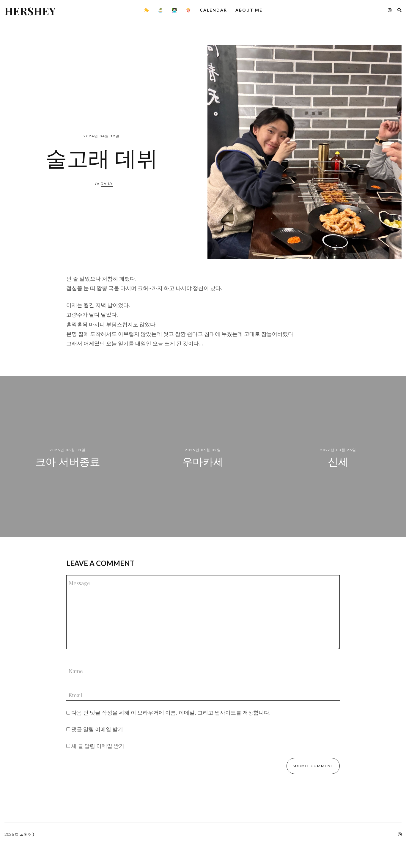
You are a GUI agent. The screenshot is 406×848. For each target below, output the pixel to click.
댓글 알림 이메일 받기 (97, 729)
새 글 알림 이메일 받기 (97, 745)
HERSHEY (30, 11)
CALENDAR (213, 9)
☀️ (147, 9)
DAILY (107, 183)
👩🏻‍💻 (174, 9)
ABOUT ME (248, 9)
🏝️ (160, 9)
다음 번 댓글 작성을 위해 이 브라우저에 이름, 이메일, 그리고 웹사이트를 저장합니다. (170, 712)
